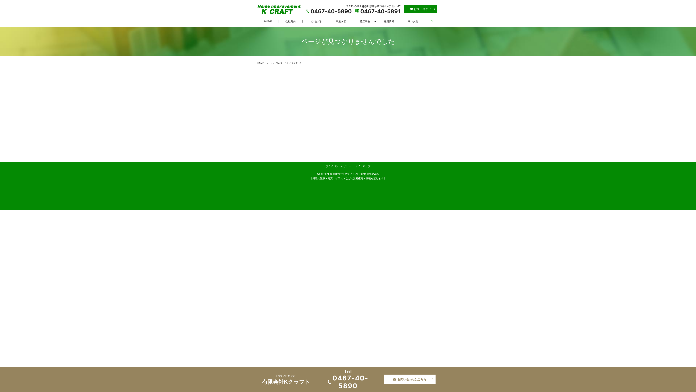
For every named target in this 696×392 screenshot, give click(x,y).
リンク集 (413, 21)
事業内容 (341, 21)
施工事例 (365, 21)
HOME (268, 21)
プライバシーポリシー (338, 166)
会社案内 (290, 21)
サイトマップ (362, 166)
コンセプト (315, 21)
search (432, 21)
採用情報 (389, 21)
